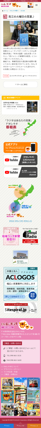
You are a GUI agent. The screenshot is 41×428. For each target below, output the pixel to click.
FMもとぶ (35, 426)
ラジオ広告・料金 (11, 372)
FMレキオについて (11, 366)
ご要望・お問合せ (11, 374)
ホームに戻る (22, 84)
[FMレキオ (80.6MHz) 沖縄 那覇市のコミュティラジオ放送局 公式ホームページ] (11, 5)
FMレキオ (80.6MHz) (30, 76)
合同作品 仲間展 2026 (10, 103)
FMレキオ (21, 426)
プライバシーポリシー (12, 369)
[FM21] (11, 221)
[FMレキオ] (19, 221)
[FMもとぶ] (28, 221)
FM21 (7, 426)
